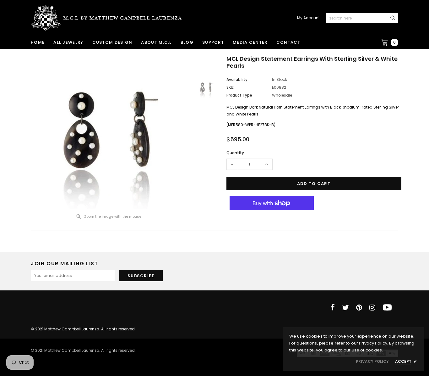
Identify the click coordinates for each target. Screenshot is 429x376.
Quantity (235, 152)
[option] (109, 132)
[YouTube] (387, 307)
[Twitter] (345, 307)
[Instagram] (372, 307)
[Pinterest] (359, 307)
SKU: (230, 87)
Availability (236, 79)
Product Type (239, 95)
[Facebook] (333, 307)
